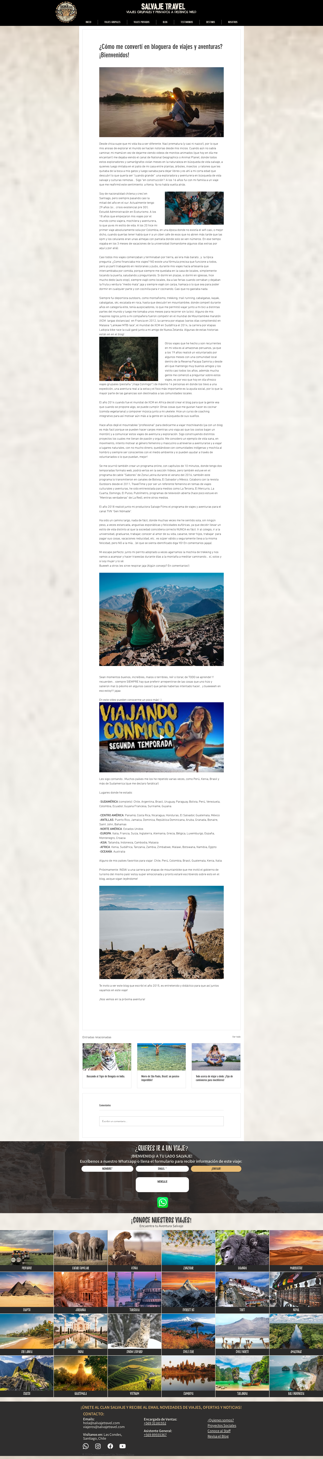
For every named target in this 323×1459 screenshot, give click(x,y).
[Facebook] (110, 1446)
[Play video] (161, 737)
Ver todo (236, 1037)
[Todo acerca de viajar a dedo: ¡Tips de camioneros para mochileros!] (216, 1056)
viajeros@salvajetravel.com (104, 1426)
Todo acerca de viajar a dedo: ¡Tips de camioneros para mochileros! (214, 1078)
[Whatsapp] (85, 1446)
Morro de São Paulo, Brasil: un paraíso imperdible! (160, 1078)
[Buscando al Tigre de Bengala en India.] (107, 1056)
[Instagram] (98, 1446)
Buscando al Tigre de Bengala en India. (106, 1076)
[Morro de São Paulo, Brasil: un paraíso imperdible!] (161, 1056)
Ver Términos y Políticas (123, 1454)
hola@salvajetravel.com (101, 1423)
